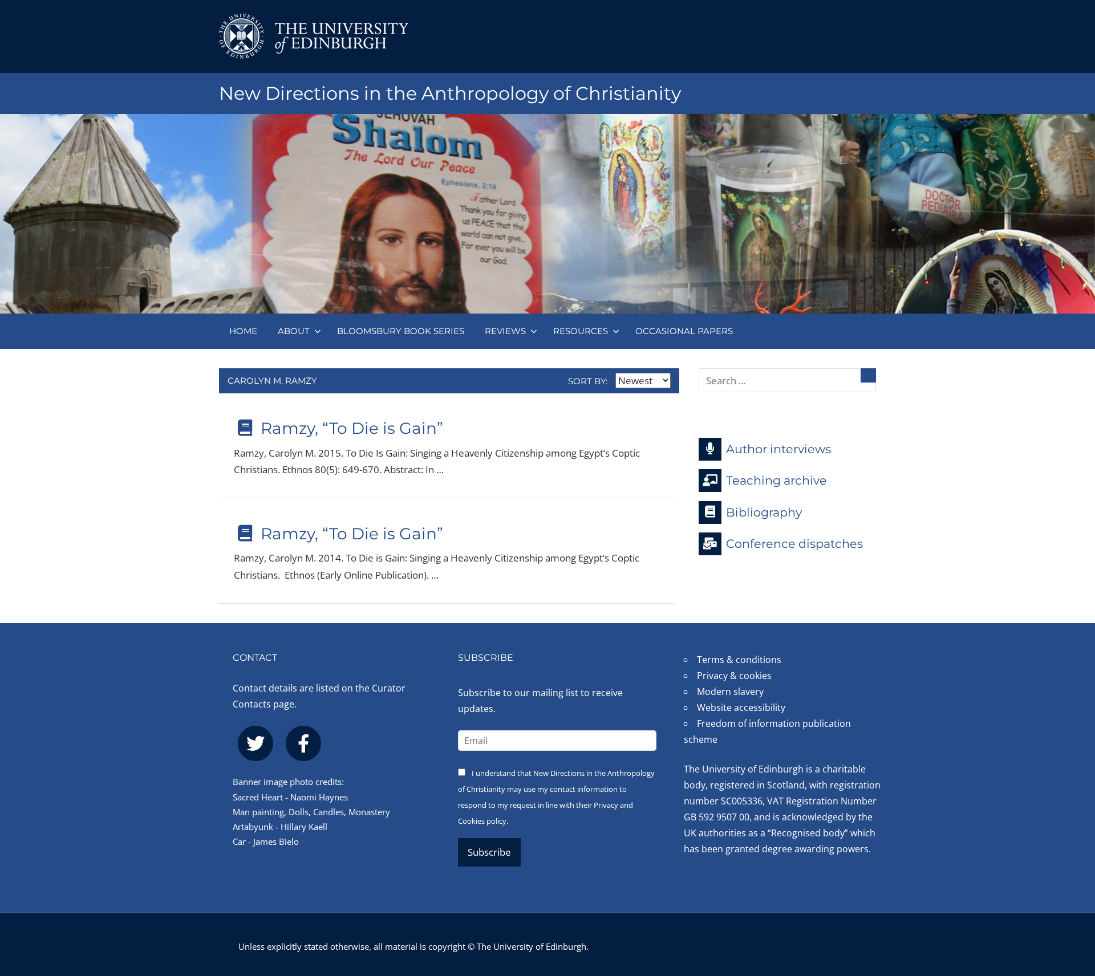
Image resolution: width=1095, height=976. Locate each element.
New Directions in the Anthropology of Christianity (450, 93)
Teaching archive (776, 480)
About (294, 331)
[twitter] (255, 743)
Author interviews (778, 448)
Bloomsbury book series (400, 331)
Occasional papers (684, 331)
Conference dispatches (794, 543)
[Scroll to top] (1068, 899)
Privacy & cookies (734, 675)
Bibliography (764, 512)
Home (243, 331)
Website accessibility (741, 707)
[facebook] (303, 743)
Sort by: (589, 381)
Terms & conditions (739, 659)
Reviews (505, 331)
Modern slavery (730, 691)
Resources (580, 331)
